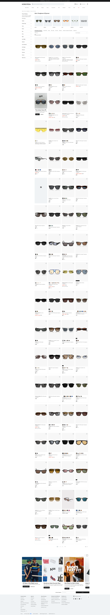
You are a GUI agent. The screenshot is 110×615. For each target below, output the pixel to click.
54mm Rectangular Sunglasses (81, 140)
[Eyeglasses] (75, 21)
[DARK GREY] (35, 340)
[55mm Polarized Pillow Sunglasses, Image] (68, 46)
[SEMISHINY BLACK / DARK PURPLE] (49, 113)
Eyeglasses (72, 27)
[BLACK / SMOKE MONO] (49, 453)
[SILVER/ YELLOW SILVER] (35, 140)
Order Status (22, 599)
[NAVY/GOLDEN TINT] (49, 282)
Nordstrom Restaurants (44, 605)
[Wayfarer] (48, 21)
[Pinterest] (75, 599)
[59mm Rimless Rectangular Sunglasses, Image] (41, 357)
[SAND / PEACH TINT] (50, 282)
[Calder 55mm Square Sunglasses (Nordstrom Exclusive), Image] (68, 243)
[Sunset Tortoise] (67, 396)
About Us (32, 596)
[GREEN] (50, 225)
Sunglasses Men (53, 539)
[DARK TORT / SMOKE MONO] (78, 340)
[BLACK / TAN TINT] (58, 282)
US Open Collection (26, 586)
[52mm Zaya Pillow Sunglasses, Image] (68, 214)
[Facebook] (79, 599)
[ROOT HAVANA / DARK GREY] (69, 340)
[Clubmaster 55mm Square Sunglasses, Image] (81, 385)
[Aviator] (39, 21)
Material (23, 41)
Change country (23, 611)
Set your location (38, 34)
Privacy (22, 613)
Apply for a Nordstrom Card (55, 599)
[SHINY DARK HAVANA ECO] (64, 254)
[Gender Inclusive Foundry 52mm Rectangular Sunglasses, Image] (68, 471)
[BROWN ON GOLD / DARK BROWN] (78, 396)
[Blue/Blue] (40, 169)
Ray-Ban (37, 114)
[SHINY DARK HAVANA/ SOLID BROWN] (67, 140)
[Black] (64, 396)
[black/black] (52, 537)
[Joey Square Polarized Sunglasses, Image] (68, 74)
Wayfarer (45, 27)
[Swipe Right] (87, 555)
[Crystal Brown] (85, 311)
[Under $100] (84, 21)
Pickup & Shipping (25, 13)
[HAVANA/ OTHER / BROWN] (79, 453)
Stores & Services (43, 596)
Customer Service (23, 596)
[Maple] (64, 510)
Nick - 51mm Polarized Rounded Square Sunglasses (81, 313)
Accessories (53, 7)
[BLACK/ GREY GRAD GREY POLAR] (64, 424)
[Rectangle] (57, 21)
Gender (23, 20)
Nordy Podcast (33, 606)
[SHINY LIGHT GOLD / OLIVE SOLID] (40, 282)
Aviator (36, 27)
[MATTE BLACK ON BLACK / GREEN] (81, 396)
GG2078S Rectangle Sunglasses (54, 312)
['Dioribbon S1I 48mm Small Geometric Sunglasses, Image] (41, 442)
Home (69, 7)
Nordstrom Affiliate (64, 604)
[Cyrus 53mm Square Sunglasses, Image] (68, 526)
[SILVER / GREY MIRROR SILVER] (76, 113)
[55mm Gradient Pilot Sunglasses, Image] (54, 471)
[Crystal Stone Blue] (82, 311)
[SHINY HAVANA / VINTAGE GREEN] (64, 537)
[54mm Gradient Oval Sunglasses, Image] (54, 129)
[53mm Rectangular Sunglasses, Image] (81, 74)
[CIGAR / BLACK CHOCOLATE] (52, 254)
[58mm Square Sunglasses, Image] (41, 214)
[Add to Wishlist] (46, 38)
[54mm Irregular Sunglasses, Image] (81, 243)
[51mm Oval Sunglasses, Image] (41, 300)
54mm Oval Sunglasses (53, 57)
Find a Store (43, 597)
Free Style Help (43, 599)
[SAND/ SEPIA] (64, 367)
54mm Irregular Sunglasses (81, 254)
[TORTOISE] (79, 396)
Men (37, 7)
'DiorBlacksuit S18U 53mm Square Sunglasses (81, 540)
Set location (24, 18)
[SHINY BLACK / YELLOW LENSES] (76, 453)
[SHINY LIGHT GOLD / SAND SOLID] (37, 282)
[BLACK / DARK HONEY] (67, 340)
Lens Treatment (24, 44)
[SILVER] (35, 367)
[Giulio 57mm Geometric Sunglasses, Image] (41, 471)
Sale (78, 7)
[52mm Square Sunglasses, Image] (41, 526)
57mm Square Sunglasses (67, 312)
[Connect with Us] (81, 599)
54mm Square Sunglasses (54, 426)
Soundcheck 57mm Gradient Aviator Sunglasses (67, 370)
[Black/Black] (35, 169)
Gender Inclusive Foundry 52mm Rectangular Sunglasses (67, 484)
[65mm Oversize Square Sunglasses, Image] (54, 187)
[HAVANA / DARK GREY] (49, 169)
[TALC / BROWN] (67, 198)
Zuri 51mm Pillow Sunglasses (54, 171)
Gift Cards (87, 587)
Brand (23, 28)
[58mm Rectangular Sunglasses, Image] (41, 385)
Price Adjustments (23, 604)
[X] (77, 599)
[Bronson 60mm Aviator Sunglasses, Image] (81, 442)
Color (23, 26)
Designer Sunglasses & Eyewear (67, 30)
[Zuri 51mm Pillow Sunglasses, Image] (54, 159)
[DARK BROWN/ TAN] (67, 367)
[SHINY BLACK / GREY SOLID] (35, 282)
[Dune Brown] (81, 510)
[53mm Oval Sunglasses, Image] (54, 102)
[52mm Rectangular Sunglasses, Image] (81, 46)
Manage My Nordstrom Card (55, 602)
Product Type (24, 23)
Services (83, 7)
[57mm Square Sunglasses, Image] (68, 300)
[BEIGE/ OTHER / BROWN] (78, 537)
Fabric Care (23, 57)
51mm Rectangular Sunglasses (81, 198)
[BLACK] (76, 57)
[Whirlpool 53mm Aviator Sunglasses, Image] (54, 272)
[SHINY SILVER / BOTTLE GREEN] (50, 113)
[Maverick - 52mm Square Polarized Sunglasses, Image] (68, 442)
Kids (59, 7)
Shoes (48, 7)
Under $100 (81, 27)
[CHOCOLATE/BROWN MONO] (57, 282)
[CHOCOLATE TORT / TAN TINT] (52, 282)
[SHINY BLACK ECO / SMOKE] (82, 453)
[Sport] (66, 21)
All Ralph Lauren (32, 586)
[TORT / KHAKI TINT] (55, 282)
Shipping (22, 601)
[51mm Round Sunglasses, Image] (41, 272)
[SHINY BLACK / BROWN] (35, 481)
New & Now (27, 7)
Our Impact (32, 601)
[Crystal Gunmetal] (67, 453)
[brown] (50, 537)
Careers (32, 599)
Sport (62, 27)
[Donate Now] (74, 569)
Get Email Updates (33, 604)
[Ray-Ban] (41, 101)
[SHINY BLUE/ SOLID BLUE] (64, 140)
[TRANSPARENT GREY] (50, 424)
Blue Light (52, 30)
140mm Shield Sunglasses (40, 142)
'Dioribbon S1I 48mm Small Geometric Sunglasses (40, 455)
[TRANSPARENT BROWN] (67, 424)
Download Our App (78, 596)
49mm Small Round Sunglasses (40, 255)
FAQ (21, 607)
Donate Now (67, 588)
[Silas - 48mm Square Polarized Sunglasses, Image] (81, 499)
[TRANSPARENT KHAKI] (37, 311)
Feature (23, 54)
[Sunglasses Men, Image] (54, 526)
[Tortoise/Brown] (38, 169)
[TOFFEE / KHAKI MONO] (50, 453)
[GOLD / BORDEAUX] (64, 169)
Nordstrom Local (43, 607)
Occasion (23, 52)
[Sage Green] (77, 311)
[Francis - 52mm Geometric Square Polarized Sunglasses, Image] (68, 385)
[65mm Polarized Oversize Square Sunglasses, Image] (81, 214)
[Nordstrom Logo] (26, 4)
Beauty (43, 7)
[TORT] (64, 481)
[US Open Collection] (32, 569)
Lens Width (23, 39)
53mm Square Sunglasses (53, 367)
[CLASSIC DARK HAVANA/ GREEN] (81, 453)
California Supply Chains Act (43, 613)
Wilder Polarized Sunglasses (41, 171)
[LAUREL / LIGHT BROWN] (50, 254)
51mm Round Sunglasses (40, 284)
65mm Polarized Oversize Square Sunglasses (81, 226)
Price (23, 33)
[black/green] (49, 537)
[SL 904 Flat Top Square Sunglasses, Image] (81, 471)
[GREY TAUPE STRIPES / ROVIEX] (69, 537)
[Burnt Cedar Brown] (64, 453)
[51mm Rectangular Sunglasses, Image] (81, 159)
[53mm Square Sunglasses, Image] (54, 357)
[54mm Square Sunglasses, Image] (54, 74)
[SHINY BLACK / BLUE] (78, 453)
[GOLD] (37, 367)
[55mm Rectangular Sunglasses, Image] (41, 329)
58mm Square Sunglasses (40, 225)
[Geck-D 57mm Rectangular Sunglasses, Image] (68, 129)
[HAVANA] (78, 57)
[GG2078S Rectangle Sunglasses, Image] (54, 300)
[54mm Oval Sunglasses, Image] (54, 46)
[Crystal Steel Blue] (78, 510)
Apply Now (68, 0)
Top (88, 597)
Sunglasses (41, 114)
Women (33, 7)
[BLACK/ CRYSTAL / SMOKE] (37, 453)
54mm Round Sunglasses (40, 86)
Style (23, 36)
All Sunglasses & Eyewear (38, 30)
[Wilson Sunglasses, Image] (68, 499)
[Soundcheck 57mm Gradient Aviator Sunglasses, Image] (68, 357)
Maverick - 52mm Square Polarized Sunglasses (67, 455)
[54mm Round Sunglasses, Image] (41, 74)
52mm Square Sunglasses (40, 537)
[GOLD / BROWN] (79, 113)
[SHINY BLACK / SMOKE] (67, 537)
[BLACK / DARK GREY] (64, 340)
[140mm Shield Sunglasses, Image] (41, 129)
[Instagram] (73, 599)
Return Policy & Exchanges (25, 602)
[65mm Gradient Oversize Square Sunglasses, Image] (54, 329)
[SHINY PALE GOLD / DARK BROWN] (52, 113)
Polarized (56, 30)
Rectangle (54, 27)
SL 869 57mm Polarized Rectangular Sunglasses (68, 114)
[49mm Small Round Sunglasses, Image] (41, 243)
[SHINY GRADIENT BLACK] (37, 254)
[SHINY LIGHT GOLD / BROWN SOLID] (38, 282)
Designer (64, 7)
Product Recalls (23, 609)
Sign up (82, 592)
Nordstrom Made (46, 587)
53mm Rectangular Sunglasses (81, 84)
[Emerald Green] (70, 396)
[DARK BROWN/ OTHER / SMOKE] (35, 453)
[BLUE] (52, 225)
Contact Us (22, 597)
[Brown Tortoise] (68, 396)
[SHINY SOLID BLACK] (35, 254)
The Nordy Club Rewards (55, 597)
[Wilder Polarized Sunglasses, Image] (41, 159)
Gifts (74, 7)
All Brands (32, 597)
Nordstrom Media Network (66, 602)
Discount (23, 49)
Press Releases (64, 601)
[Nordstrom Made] (53, 569)
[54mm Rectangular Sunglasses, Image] (41, 46)
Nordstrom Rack (64, 597)
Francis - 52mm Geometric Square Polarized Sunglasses (66, 398)
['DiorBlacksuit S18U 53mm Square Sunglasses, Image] (81, 526)
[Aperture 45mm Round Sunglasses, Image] (54, 442)
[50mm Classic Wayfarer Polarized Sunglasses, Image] (41, 499)
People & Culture (33, 602)
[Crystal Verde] (65, 396)
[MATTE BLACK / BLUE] (49, 254)
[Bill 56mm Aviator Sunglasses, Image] (81, 272)
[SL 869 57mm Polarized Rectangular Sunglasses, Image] (68, 102)
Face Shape (23, 47)
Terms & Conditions (35, 613)
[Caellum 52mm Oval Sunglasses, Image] (81, 329)
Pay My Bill (53, 601)
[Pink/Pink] (37, 169)
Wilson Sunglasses (66, 511)
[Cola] (69, 510)
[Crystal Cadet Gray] (79, 311)
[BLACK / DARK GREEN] (50, 169)
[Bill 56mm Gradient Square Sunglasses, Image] (54, 499)
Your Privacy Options (27, 613)
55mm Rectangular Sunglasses (54, 396)
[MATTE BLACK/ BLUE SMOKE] (37, 481)
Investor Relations (64, 599)
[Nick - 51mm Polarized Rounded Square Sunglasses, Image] (81, 300)
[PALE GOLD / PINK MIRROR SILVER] (78, 113)
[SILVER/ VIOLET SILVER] (37, 140)
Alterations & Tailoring (44, 601)
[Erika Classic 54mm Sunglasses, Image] (68, 414)
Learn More (71, 588)
